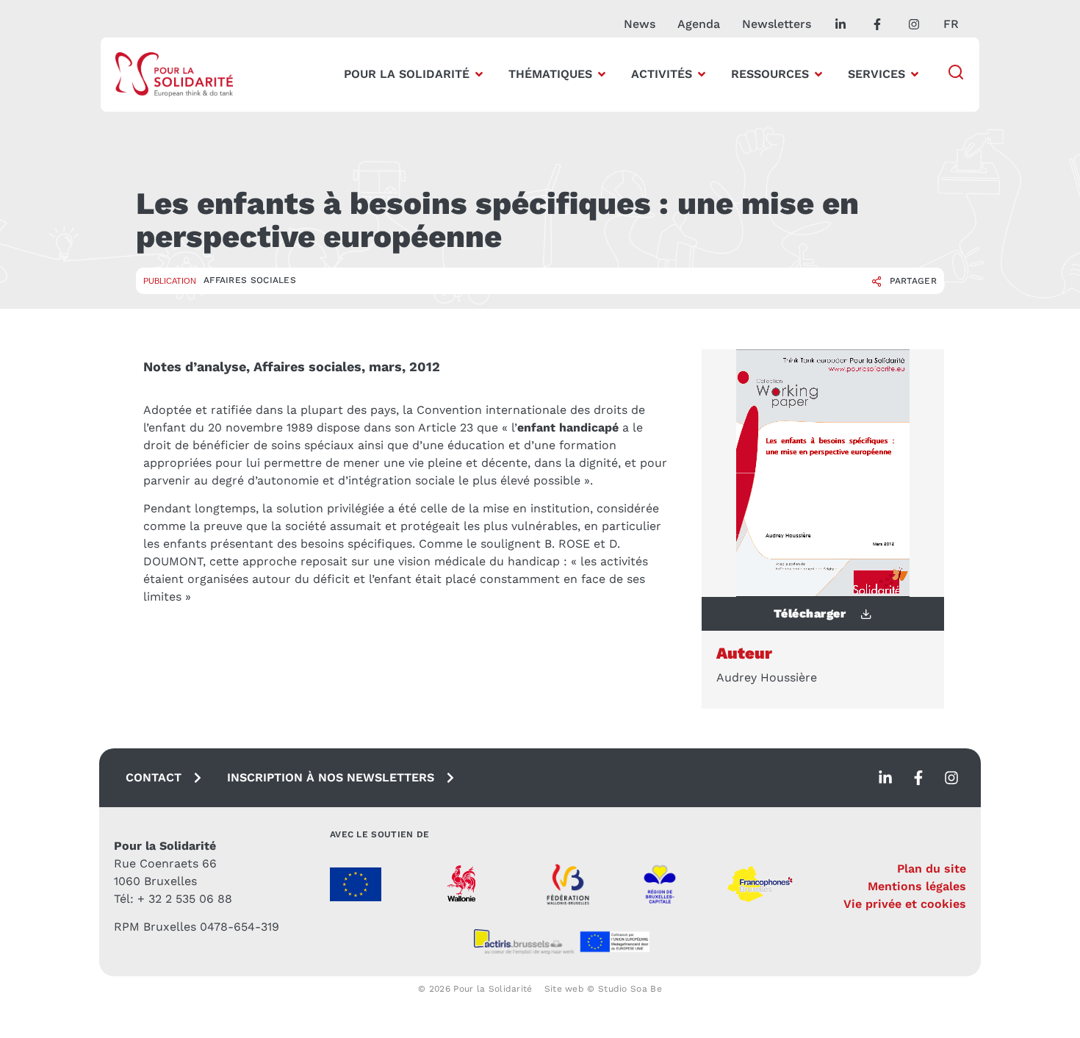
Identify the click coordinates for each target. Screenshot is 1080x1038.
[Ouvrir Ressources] (818, 74)
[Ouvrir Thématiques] (602, 74)
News (639, 24)
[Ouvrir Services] (915, 74)
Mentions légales (917, 886)
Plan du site (931, 869)
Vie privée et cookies (904, 904)
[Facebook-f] (918, 777)
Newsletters (776, 24)
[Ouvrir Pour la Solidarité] (479, 74)
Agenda (698, 24)
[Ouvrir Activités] (702, 74)
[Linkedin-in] (885, 777)
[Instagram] (951, 777)
